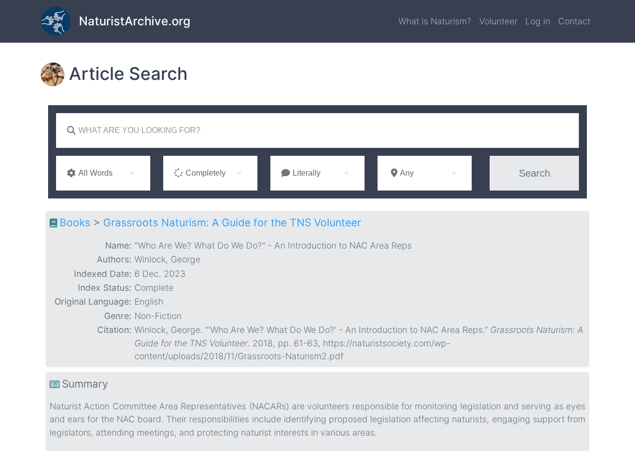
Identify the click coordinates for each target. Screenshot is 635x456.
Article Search (128, 73)
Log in (537, 21)
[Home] (60, 21)
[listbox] (103, 173)
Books (75, 222)
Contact (574, 21)
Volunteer (498, 21)
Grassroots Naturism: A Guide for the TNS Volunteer (232, 222)
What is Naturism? (434, 21)
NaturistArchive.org (134, 21)
